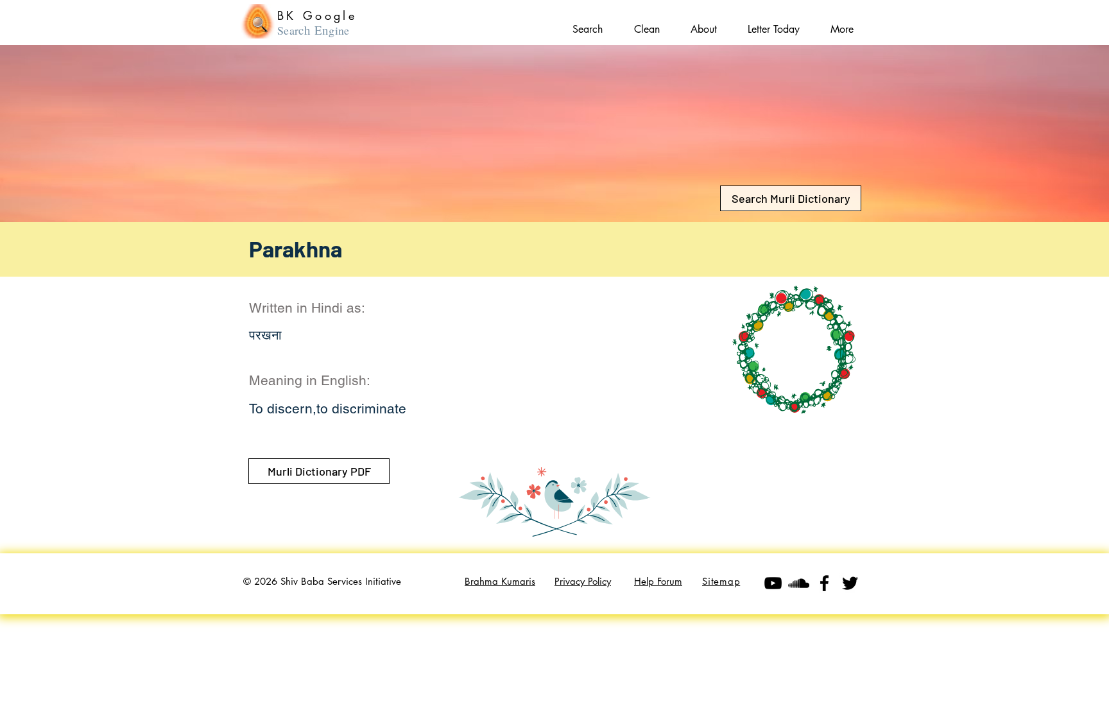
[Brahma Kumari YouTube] (773, 583)
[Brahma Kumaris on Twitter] (850, 583)
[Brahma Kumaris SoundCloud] (798, 583)
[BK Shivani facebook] (824, 583)
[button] (842, 23)
